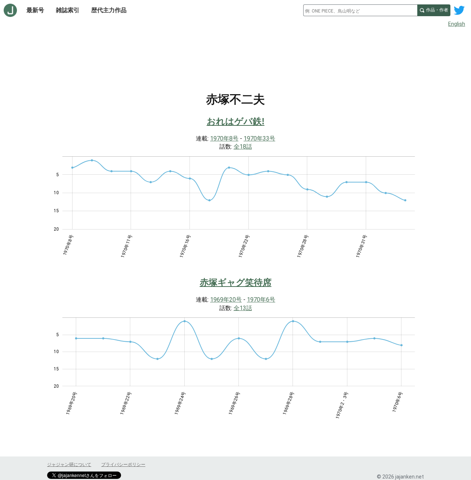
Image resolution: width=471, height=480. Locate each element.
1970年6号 (261, 299)
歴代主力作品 (109, 10)
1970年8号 (224, 138)
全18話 (243, 146)
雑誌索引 (67, 10)
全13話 (243, 308)
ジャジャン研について (69, 464)
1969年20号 (226, 299)
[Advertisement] (235, 50)
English (456, 24)
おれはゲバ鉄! (236, 121)
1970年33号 (259, 138)
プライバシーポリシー (123, 464)
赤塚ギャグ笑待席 (236, 282)
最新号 (35, 10)
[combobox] (360, 10)
